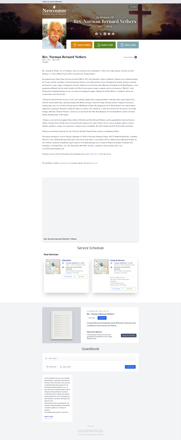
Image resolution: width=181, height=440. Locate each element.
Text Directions (68, 276)
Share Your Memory (128, 335)
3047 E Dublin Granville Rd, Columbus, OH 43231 (74, 272)
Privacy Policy (85, 431)
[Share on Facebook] (96, 34)
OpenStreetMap (92, 434)
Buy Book (102, 318)
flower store (93, 163)
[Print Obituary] (113, 34)
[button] (53, 265)
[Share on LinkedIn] (105, 34)
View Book (92, 318)
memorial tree (65, 163)
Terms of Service (95, 431)
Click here (93, 154)
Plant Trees (81, 276)
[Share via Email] (109, 34)
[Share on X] (100, 34)
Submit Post (130, 367)
